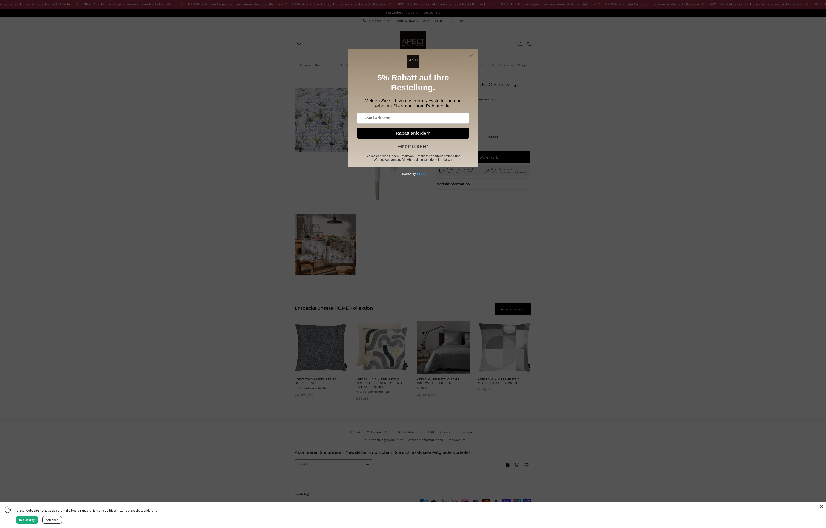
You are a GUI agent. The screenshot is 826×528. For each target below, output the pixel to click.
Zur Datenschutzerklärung (138, 511)
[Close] (822, 506)
